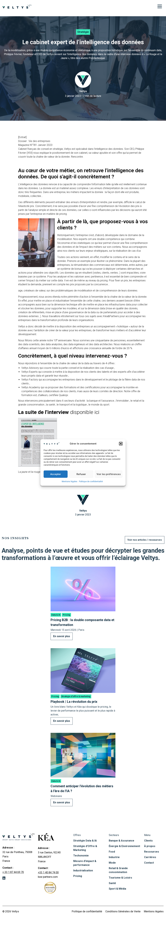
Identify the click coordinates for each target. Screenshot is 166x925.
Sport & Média (117, 888)
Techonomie (81, 855)
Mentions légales (69, 481)
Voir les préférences (109, 474)
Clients (148, 840)
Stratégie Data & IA (85, 840)
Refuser (81, 474)
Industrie (114, 857)
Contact (149, 862)
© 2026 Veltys (10, 911)
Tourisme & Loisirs (120, 877)
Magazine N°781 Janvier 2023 (35, 145)
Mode (112, 862)
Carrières (150, 857)
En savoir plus (61, 636)
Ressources (151, 851)
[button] (120, 443)
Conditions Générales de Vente (123, 911)
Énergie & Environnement (124, 846)
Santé (112, 883)
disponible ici (85, 412)
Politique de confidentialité (91, 481)
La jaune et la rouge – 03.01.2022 (37, 471)
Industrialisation (83, 870)
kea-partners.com (48, 876)
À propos (149, 846)
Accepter (55, 474)
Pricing (77, 876)
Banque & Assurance (121, 840)
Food (112, 851)
